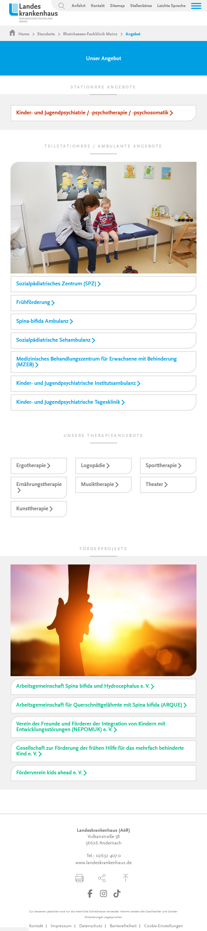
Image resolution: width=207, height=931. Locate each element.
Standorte (46, 34)
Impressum (61, 926)
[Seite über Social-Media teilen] (102, 878)
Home (23, 34)
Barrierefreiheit (123, 926)
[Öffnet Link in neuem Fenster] (90, 893)
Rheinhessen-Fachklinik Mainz (90, 34)
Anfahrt (78, 6)
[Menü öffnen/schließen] (196, 6)
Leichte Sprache (171, 6)
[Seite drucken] (79, 878)
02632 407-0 (108, 856)
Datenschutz (90, 926)
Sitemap (117, 6)
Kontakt (98, 6)
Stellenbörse (141, 6)
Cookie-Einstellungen (163, 926)
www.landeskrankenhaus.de (103, 863)
